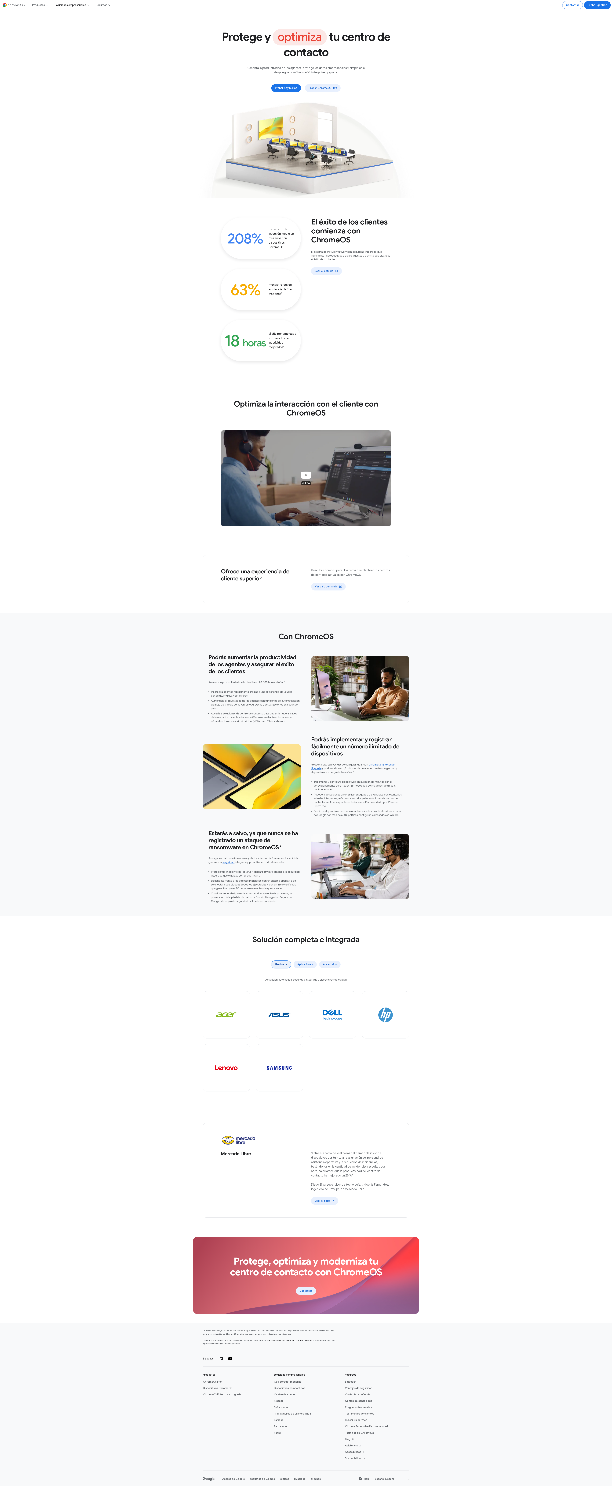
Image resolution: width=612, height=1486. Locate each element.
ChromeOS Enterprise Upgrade (222, 1394)
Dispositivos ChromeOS (217, 1388)
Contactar (572, 5)
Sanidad (279, 1420)
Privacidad (299, 1479)
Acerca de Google (233, 1479)
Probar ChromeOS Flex (323, 88)
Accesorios (330, 964)
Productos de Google (262, 1479)
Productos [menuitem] (38, 5)
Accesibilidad (353, 1452)
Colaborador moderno (287, 1381)
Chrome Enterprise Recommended (366, 1426)
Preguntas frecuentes (358, 1407)
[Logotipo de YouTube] (230, 1359)
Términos (315, 1479)
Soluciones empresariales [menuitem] (70, 5)
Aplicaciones (305, 964)
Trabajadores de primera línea (292, 1413)
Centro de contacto (286, 1394)
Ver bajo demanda (326, 586)
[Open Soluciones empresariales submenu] (88, 5)
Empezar (350, 1381)
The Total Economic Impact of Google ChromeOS (290, 1340)
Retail (277, 1432)
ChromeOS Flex (212, 1381)
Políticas (284, 1479)
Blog (347, 1439)
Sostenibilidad (353, 1458)
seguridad (228, 862)
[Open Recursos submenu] (109, 5)
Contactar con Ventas (358, 1394)
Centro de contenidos (358, 1401)
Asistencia (351, 1445)
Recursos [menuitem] (101, 5)
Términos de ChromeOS (359, 1432)
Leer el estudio (324, 271)
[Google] (209, 1479)
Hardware (281, 964)
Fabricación (281, 1426)
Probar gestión (597, 5)
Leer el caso (322, 1200)
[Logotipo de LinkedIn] (221, 1359)
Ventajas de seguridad (358, 1388)
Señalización (281, 1407)
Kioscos (278, 1401)
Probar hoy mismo (286, 88)
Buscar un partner (356, 1420)
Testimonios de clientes (359, 1413)
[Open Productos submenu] (47, 5)
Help (366, 1479)
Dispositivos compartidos (289, 1388)
